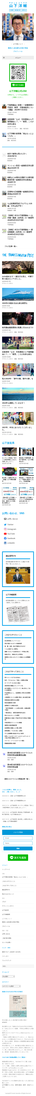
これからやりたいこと (8, 881)
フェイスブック (6, 960)
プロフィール (18, 51)
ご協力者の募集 (6, 938)
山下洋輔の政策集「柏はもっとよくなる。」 (15, 877)
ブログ (4, 901)
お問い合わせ (12, 519)
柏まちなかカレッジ (8, 894)
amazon (4, 1022)
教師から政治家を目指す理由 (18, 48)
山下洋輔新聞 (6, 914)
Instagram (11, 529)
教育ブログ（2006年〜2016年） (11, 952)
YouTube (11, 534)
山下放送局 (5, 910)
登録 (18, 848)
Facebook (11, 538)
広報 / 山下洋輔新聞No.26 (18, 796)
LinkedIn (11, 543)
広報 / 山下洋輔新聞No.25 (18, 800)
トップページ (6, 869)
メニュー (18, 58)
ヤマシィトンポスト (8, 906)
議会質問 (6, 890)
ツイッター (5, 956)
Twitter (10, 524)
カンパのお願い (6, 942)
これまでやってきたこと (9, 885)
